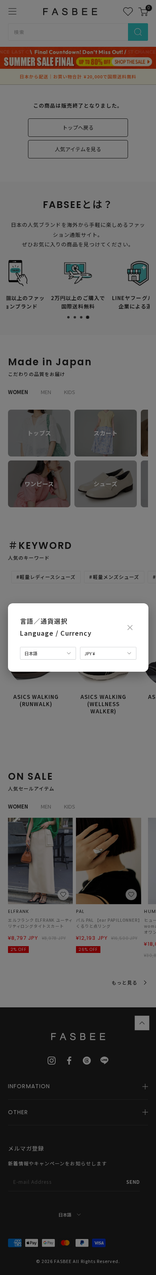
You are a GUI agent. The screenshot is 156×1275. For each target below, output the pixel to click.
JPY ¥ (89, 653)
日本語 (31, 653)
